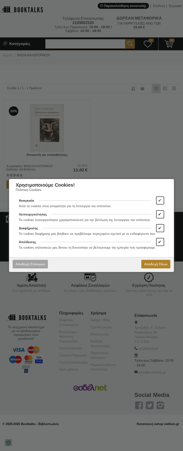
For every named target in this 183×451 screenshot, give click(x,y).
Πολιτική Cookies (28, 190)
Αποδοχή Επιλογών (30, 264)
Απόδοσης (27, 242)
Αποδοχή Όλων (156, 264)
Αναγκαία (26, 200)
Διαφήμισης (28, 228)
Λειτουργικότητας (33, 214)
